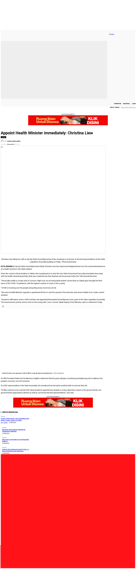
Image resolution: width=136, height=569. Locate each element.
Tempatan (3, 416)
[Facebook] (15, 557)
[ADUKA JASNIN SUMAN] (2, 141)
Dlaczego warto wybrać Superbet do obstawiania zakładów (13, 430)
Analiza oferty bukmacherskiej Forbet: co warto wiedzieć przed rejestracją (15, 450)
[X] (26, 557)
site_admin (4, 422)
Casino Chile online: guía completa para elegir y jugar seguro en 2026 (15, 419)
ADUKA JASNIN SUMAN (13, 141)
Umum (3, 137)
